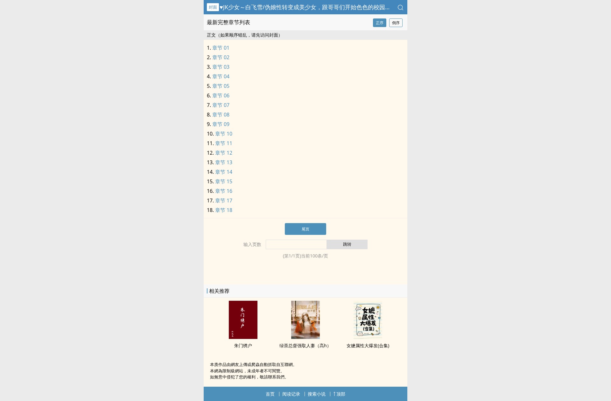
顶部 (340, 394)
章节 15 (223, 181)
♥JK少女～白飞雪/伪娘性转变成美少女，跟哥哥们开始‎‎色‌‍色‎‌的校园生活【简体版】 (322, 7)
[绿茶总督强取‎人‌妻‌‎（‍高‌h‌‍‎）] (305, 337)
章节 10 (223, 133)
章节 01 (220, 47)
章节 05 (220, 85)
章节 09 (220, 124)
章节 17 (223, 200)
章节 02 (220, 57)
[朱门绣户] (243, 337)
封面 (213, 7)
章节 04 (220, 76)
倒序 (396, 22)
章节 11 (223, 143)
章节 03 (220, 66)
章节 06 (220, 95)
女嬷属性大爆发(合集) (368, 345)
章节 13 (223, 162)
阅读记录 (291, 394)
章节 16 (223, 190)
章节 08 (220, 114)
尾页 (305, 229)
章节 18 (223, 210)
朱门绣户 (243, 345)
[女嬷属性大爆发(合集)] (368, 337)
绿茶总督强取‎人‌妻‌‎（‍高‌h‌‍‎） (305, 345)
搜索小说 (317, 394)
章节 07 (220, 105)
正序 (379, 22)
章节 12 (223, 152)
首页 (270, 394)
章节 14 (223, 171)
